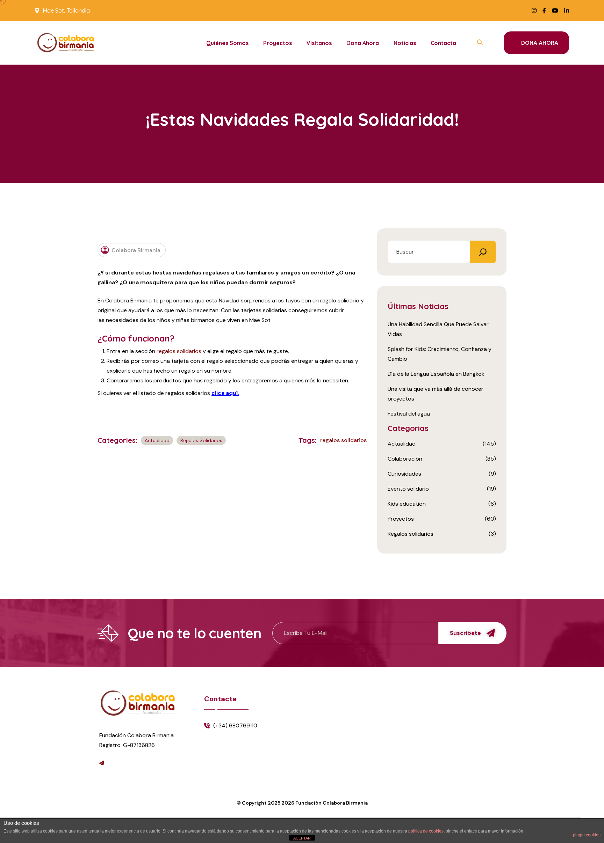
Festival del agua (409, 413)
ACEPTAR (302, 838)
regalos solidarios (179, 351)
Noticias (405, 42)
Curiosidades (404, 473)
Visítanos (319, 42)
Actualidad (157, 440)
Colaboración (405, 458)
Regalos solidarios (201, 440)
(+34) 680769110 (235, 725)
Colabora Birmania (136, 250)
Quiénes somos (227, 42)
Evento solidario (408, 488)
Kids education (407, 503)
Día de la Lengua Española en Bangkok (436, 373)
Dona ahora (362, 42)
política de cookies (426, 831)
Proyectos (277, 42)
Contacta (443, 42)
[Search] (483, 252)
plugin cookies (587, 835)
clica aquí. (225, 393)
